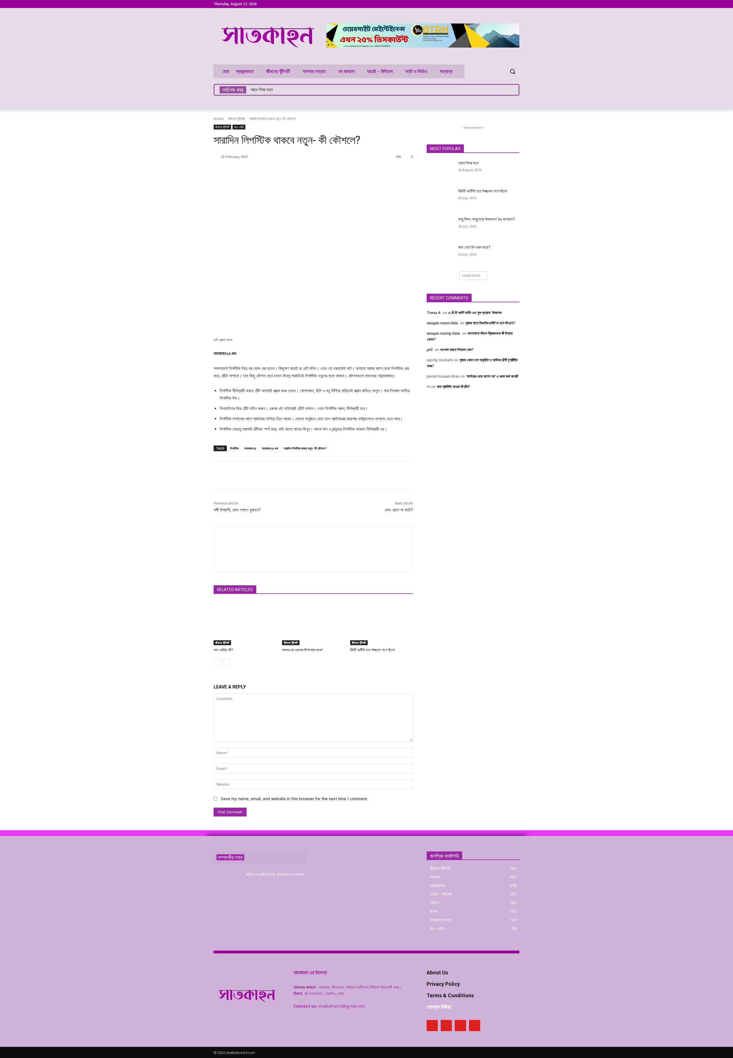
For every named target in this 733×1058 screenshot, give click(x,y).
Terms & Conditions (450, 995)
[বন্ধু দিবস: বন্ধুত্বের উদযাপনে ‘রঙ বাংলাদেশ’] (440, 226)
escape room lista (442, 322)
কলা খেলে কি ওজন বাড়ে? (474, 247)
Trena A (433, 312)
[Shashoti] (217, 157)
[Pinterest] (500, 4)
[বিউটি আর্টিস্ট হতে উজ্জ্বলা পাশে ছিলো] (381, 623)
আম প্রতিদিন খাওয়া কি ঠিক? (453, 386)
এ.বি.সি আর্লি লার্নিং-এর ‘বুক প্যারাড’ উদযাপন (474, 312)
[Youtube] (516, 4)
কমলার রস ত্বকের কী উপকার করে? (302, 650)
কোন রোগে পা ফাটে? (399, 510)
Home (219, 118)
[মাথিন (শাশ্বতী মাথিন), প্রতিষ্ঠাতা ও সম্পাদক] (227, 881)
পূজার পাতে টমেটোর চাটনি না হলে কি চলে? (490, 322)
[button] (512, 71)
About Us (437, 972)
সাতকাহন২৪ (250, 448)
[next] (509, 89)
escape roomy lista (443, 333)
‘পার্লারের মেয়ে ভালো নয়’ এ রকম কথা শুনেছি (492, 376)
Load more (471, 275)
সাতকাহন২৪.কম (270, 448)
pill (429, 349)
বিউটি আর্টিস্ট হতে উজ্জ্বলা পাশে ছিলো (372, 650)
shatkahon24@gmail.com (341, 1006)
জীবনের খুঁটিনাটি (236, 118)
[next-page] (226, 662)
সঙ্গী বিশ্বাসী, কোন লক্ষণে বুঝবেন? (237, 510)
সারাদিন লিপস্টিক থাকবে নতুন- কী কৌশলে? (305, 448)
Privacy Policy (443, 984)
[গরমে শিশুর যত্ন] (440, 170)
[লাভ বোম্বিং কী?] (245, 623)
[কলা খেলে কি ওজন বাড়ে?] (440, 254)
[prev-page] (217, 662)
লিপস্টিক (234, 448)
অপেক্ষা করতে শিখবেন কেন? (456, 349)
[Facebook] (492, 4)
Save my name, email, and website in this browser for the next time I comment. (294, 798)
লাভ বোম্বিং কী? (223, 650)
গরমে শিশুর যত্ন (262, 89)
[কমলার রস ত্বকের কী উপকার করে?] (313, 623)
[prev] (500, 89)
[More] (360, 171)
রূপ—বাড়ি (239, 127)
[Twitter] (508, 4)
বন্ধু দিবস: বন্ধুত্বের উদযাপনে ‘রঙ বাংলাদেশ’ (486, 219)
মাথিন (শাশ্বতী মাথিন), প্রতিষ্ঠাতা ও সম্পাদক (275, 874)
